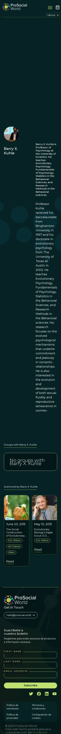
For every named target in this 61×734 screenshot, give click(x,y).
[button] (53, 15)
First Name (13, 651)
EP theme (14, 546)
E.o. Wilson (14, 540)
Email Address (16, 671)
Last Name (12, 661)
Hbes (11, 552)
